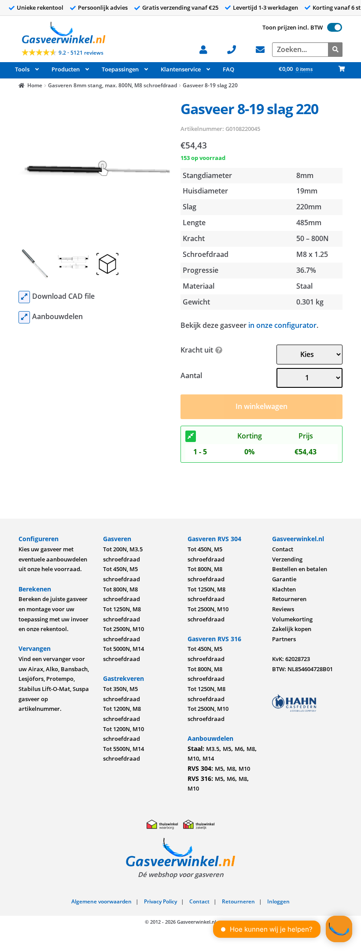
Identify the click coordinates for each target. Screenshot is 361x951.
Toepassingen (120, 69)
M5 (227, 749)
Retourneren (289, 599)
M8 (251, 749)
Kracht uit (196, 350)
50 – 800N (312, 238)
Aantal (191, 375)
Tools (22, 69)
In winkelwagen (261, 406)
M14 (208, 758)
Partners (284, 639)
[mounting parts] (24, 317)
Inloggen (278, 901)
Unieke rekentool (40, 7)
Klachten (284, 589)
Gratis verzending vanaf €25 (180, 7)
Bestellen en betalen (299, 569)
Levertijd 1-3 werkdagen (265, 7)
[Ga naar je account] (208, 48)
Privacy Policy (160, 901)
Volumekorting (292, 619)
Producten (66, 69)
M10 (193, 758)
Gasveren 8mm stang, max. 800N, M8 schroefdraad (112, 85)
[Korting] (190, 436)
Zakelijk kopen (291, 629)
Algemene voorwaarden (101, 901)
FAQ (228, 69)
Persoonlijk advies (103, 7)
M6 (239, 749)
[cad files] (24, 297)
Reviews (283, 609)
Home (34, 85)
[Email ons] (264, 48)
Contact (282, 549)
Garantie (284, 579)
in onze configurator (282, 325)
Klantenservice (181, 69)
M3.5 (212, 749)
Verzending (287, 559)
